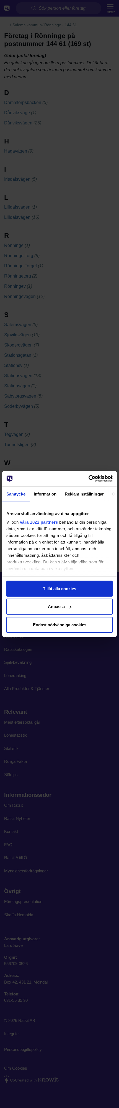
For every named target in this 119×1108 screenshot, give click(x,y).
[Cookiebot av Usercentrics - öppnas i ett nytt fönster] (88, 478)
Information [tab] (45, 493)
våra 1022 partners (39, 522)
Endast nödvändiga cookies (59, 624)
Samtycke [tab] (15, 493)
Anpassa (56, 606)
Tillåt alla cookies (59, 588)
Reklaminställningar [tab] (84, 493)
